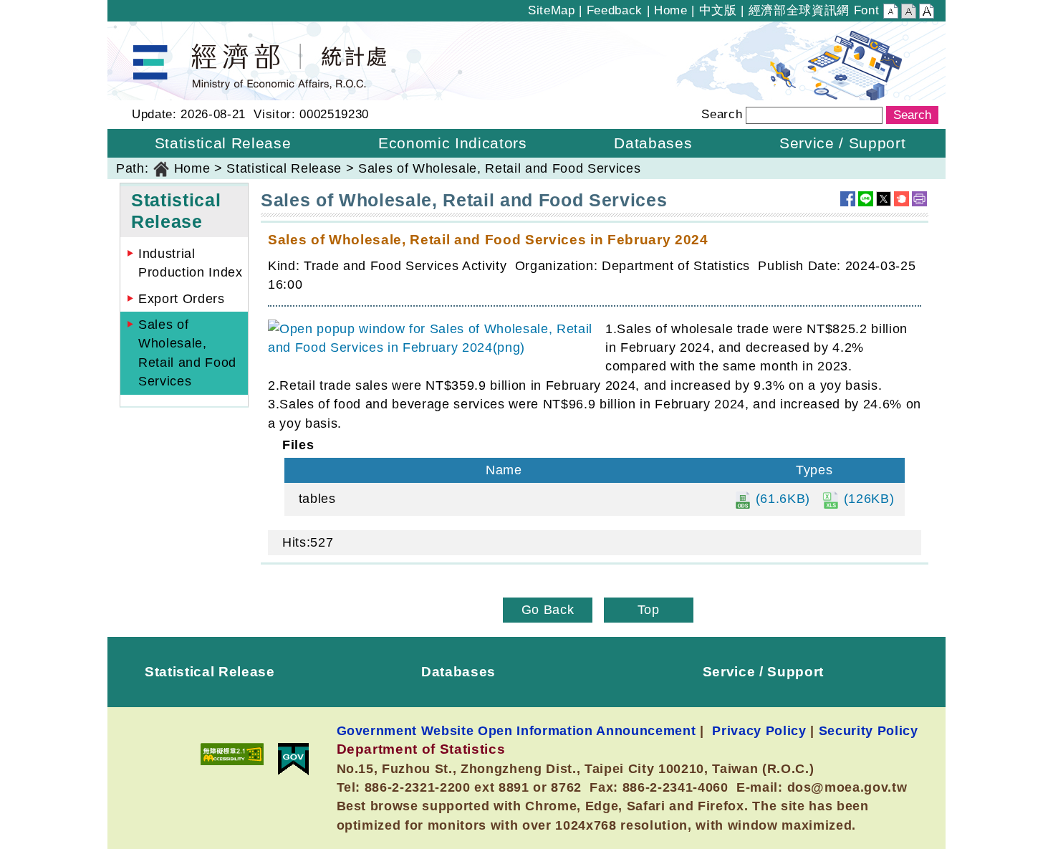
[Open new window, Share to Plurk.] (901, 198)
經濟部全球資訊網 (799, 10)
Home (671, 10)
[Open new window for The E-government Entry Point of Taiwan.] (293, 759)
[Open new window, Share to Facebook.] (848, 198)
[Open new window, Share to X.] (884, 198)
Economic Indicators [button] (452, 143)
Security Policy (868, 730)
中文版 (718, 10)
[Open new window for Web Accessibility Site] (232, 754)
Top (649, 610)
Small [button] (890, 13)
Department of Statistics (181, 31)
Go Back (547, 610)
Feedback (615, 10)
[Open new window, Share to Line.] (866, 198)
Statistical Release (284, 168)
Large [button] (926, 13)
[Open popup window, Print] (919, 198)
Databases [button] (653, 143)
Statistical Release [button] (223, 143)
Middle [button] (908, 13)
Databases (458, 671)
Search (721, 114)
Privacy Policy (759, 730)
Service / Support (763, 671)
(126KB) (867, 498)
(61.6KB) (780, 498)
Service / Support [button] (842, 143)
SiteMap (551, 10)
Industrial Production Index (190, 262)
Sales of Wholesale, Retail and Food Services (187, 352)
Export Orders (181, 299)
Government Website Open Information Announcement (516, 730)
